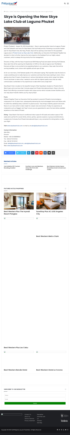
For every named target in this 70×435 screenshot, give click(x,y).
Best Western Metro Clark (47, 236)
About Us (27, 416)
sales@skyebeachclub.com (39, 125)
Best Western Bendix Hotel (15, 370)
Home (6, 11)
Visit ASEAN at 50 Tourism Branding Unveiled (12, 167)
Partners (39, 420)
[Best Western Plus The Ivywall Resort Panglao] (19, 201)
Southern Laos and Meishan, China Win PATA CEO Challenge (34, 167)
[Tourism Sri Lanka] (9, 3)
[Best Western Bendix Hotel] (19, 359)
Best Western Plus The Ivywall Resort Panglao (17, 212)
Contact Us (28, 414)
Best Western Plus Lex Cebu (16, 347)
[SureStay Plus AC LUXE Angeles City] (51, 201)
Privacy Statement (30, 420)
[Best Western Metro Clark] (51, 225)
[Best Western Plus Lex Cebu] (19, 281)
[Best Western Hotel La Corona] (51, 359)
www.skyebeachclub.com (14, 125)
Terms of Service (29, 418)
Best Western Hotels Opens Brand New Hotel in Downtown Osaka (56, 167)
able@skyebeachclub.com (16, 143)
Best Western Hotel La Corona (49, 370)
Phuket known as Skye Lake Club (23, 53)
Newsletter (40, 414)
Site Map (39, 422)
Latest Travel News (15, 11)
